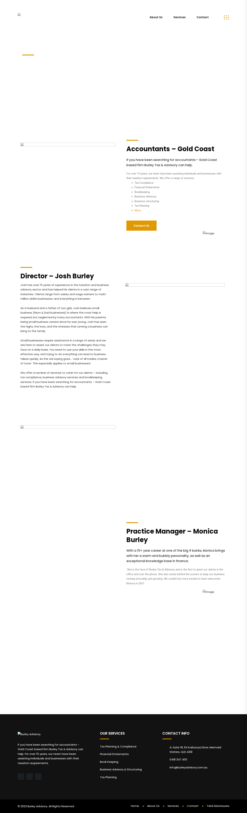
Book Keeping (109, 762)
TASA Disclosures (218, 806)
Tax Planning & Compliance (118, 746)
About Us (156, 17)
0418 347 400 (77, 4)
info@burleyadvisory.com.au (40, 4)
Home (135, 806)
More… (138, 210)
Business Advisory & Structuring (121, 769)
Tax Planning (108, 777)
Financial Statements (114, 754)
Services (179, 17)
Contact (203, 17)
